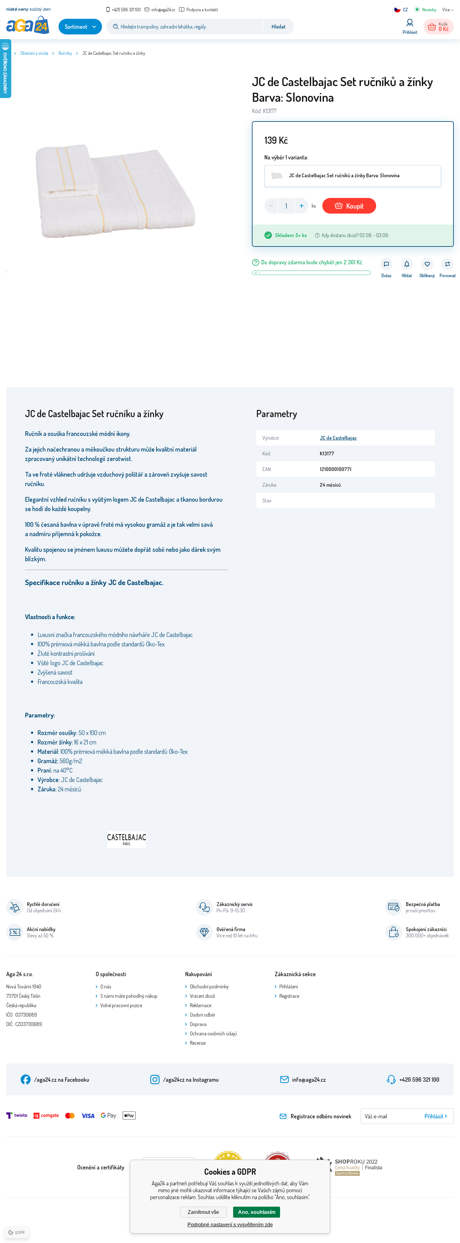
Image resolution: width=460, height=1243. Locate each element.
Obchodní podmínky (209, 986)
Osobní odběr (202, 1015)
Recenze (198, 1043)
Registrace (289, 996)
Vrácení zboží (202, 996)
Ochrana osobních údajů (213, 1033)
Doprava (198, 1024)
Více (446, 9)
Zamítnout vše (203, 1212)
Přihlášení (288, 986)
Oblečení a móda (34, 53)
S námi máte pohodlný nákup (128, 996)
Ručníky (65, 53)
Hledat (279, 26)
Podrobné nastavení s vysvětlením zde (230, 1224)
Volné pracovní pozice (121, 1005)
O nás (105, 986)
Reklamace (200, 1005)
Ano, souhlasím (256, 1212)
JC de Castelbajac (338, 438)
